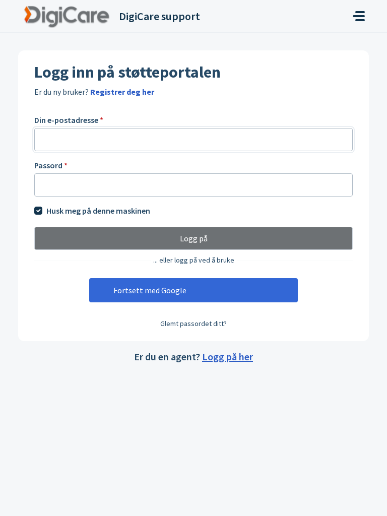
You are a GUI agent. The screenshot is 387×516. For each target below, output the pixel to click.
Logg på (194, 238)
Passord (51, 165)
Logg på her (227, 356)
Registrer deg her (122, 92)
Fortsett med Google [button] (149, 290)
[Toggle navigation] (359, 16)
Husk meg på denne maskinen (98, 211)
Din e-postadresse (68, 120)
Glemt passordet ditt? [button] (193, 323)
